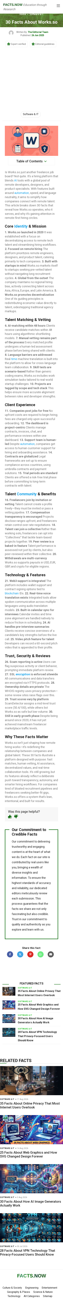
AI (15, 180)
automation (21, 193)
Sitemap (47, 1296)
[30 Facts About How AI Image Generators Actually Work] (8, 1018)
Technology (14, 1296)
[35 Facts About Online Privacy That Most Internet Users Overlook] (8, 991)
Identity (21, 226)
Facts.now (12, 4)
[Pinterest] (30, 954)
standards (28, 883)
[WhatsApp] (40, 954)
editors (16, 893)
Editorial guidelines (44, 44)
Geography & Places (18, 1291)
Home (23, 14)
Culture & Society (12, 1287)
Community (27, 494)
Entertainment (49, 1287)
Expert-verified (18, 44)
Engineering (31, 1287)
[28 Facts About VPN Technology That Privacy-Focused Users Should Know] (8, 1032)
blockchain (12, 593)
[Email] (51, 954)
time (14, 359)
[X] (20, 954)
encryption (23, 674)
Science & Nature (43, 1291)
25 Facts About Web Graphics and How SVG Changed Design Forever (28, 1154)
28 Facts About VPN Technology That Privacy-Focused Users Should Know (37, 1036)
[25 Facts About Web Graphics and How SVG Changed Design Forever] (8, 1004)
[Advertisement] (31, 75)
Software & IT (36, 14)
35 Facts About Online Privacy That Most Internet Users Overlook (30, 1105)
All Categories (32, 1296)
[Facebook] (10, 954)
